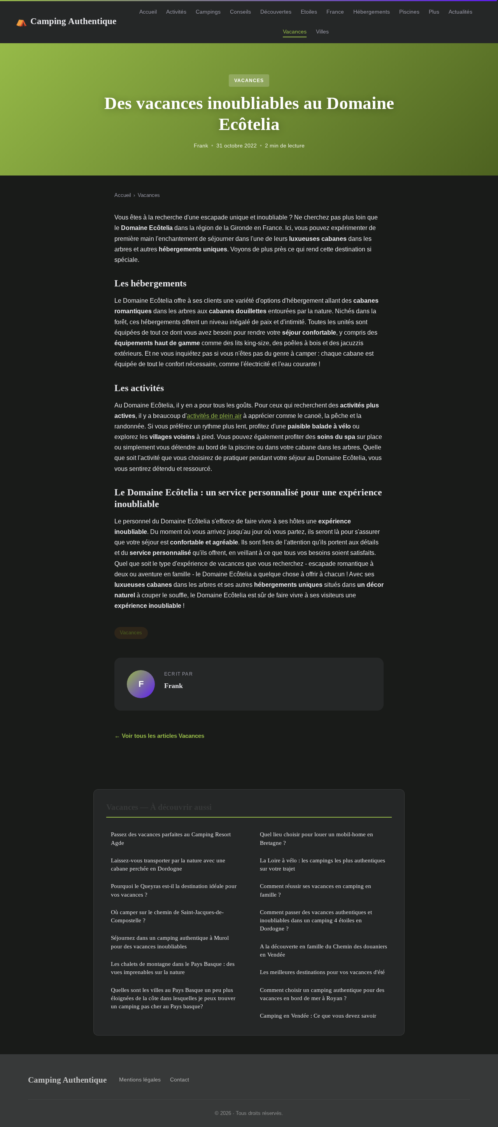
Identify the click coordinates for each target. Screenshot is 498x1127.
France (335, 12)
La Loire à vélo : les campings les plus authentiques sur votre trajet (322, 864)
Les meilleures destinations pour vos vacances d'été (322, 972)
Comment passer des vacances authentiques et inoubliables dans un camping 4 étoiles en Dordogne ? (316, 920)
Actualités (460, 12)
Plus (434, 12)
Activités (176, 12)
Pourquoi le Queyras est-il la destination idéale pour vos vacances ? (174, 890)
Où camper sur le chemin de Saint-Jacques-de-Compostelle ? (167, 916)
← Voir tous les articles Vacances (159, 735)
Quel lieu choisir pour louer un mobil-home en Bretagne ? (316, 838)
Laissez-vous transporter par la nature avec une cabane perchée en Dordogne (168, 864)
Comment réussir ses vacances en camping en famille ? (315, 890)
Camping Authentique (66, 21)
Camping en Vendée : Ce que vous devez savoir (318, 1015)
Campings (208, 12)
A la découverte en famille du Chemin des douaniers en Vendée (323, 950)
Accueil (148, 12)
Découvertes (275, 12)
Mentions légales (140, 1079)
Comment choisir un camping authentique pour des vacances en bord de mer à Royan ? (322, 994)
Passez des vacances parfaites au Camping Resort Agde (171, 838)
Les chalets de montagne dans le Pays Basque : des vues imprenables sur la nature (173, 967)
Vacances (295, 31)
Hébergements (371, 12)
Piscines (409, 12)
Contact (179, 1079)
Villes (322, 31)
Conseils (240, 12)
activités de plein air (214, 416)
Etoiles (309, 12)
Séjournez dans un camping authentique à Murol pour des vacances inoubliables (170, 941)
